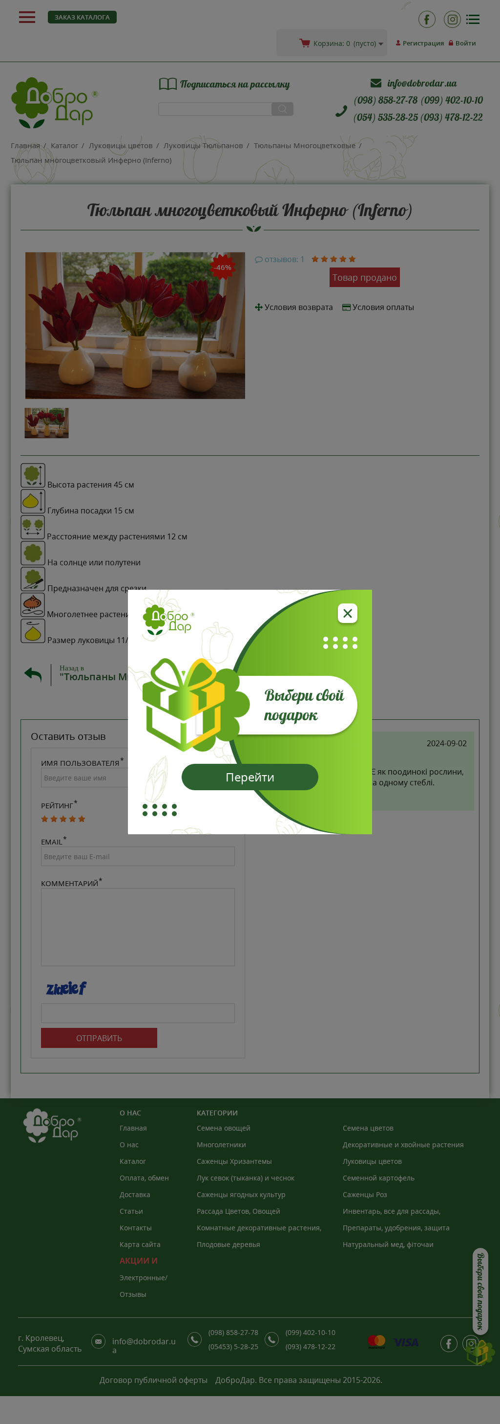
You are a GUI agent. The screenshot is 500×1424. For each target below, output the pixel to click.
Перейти (250, 777)
